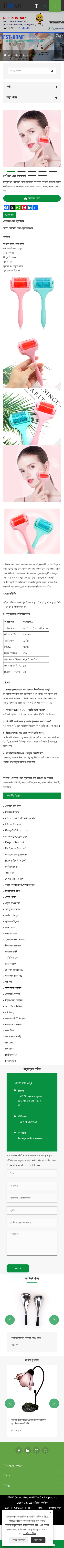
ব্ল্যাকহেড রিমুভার (12, 921)
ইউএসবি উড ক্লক (13, 824)
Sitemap (18, 1508)
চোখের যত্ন (10, 1012)
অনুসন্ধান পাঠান (34, 198)
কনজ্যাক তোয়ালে (12, 909)
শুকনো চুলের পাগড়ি (13, 1036)
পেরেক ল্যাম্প (11, 964)
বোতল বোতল (10, 897)
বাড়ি (9, 55)
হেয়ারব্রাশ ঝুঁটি (11, 952)
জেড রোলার (10, 927)
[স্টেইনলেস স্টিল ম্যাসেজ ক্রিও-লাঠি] (32, 1307)
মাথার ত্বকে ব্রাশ (12, 891)
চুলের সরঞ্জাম (10, 1061)
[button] (10, 1320)
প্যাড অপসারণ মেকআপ (15, 939)
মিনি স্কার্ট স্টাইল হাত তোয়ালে (17, 830)
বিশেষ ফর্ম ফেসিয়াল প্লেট (15, 861)
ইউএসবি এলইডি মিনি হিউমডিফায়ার (20, 818)
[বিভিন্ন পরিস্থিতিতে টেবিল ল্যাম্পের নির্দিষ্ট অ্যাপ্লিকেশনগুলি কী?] (32, 1389)
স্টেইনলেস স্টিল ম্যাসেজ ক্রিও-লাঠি (26, 1338)
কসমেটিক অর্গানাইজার (14, 1006)
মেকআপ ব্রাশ (11, 933)
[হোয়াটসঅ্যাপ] (45, 1450)
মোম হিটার (9, 1030)
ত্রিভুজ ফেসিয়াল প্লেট (14, 842)
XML (40, 1508)
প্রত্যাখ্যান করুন (18, 1540)
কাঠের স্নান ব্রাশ (12, 915)
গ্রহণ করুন (38, 1540)
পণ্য (16, 55)
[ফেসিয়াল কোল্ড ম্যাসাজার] (32, 138)
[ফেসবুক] (18, 1450)
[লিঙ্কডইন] (27, 1450)
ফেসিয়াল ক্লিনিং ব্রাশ (14, 879)
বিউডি (23, 55)
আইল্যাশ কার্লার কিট (13, 976)
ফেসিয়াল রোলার (35, 55)
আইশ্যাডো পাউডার (13, 988)
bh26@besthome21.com (31, 1138)
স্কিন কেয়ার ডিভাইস (13, 1000)
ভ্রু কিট (8, 982)
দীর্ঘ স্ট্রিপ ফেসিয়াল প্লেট (15, 848)
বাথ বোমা (9, 1043)
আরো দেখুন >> (16, 1345)
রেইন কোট (9, 1049)
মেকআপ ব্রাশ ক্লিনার (14, 970)
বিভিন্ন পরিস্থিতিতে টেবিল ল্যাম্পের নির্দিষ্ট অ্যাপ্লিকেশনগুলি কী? (28, 1422)
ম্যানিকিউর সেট (11, 958)
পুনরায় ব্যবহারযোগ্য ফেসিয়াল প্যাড (20, 885)
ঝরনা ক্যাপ (9, 873)
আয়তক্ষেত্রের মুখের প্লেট (16, 855)
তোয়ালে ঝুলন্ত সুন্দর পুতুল (16, 836)
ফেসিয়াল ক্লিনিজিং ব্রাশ (15, 1018)
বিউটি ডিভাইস (11, 1055)
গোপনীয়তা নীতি (54, 1508)
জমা (17, 1268)
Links (6, 1508)
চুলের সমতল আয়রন (13, 1024)
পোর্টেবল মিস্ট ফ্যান (13, 806)
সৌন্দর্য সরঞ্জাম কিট (12, 903)
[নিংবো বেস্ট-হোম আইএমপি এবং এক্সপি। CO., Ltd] (13, 5)
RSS (30, 1508)
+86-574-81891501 (27, 1122)
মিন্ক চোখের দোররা (13, 945)
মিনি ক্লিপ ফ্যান (12, 812)
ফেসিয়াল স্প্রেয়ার (12, 994)
